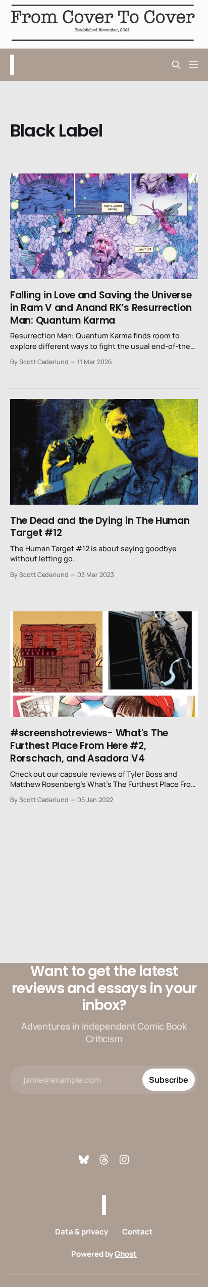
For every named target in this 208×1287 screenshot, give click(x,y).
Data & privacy (81, 1231)
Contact (137, 1231)
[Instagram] (124, 1160)
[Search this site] (176, 65)
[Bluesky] (84, 1160)
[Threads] (104, 1160)
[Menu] (193, 65)
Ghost (126, 1254)
